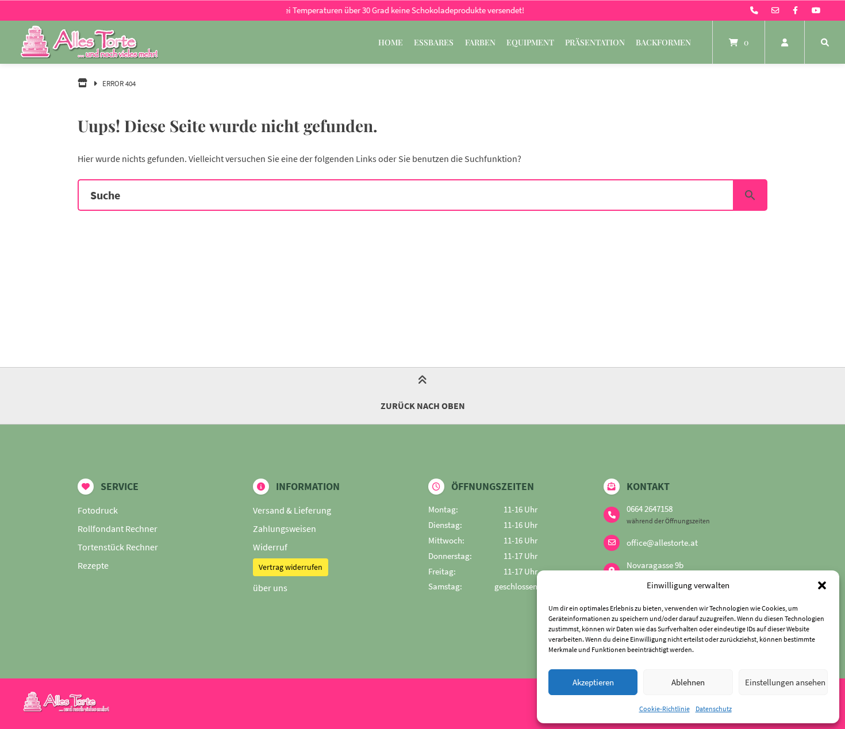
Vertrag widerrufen (290, 567)
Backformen (663, 42)
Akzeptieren (593, 682)
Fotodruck (98, 510)
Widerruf (270, 547)
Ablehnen (688, 682)
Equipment (530, 42)
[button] (822, 585)
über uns (270, 587)
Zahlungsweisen (284, 528)
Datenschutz (714, 708)
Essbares (434, 42)
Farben (480, 42)
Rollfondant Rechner (118, 528)
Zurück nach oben (423, 405)
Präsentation (595, 42)
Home (390, 42)
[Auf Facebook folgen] (795, 10)
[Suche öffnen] (825, 42)
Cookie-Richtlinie (664, 708)
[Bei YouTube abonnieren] (816, 10)
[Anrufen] (754, 10)
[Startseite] (89, 42)
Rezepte (93, 565)
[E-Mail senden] (775, 10)
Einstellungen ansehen (785, 682)
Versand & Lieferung (292, 510)
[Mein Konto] (784, 42)
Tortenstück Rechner (118, 547)
